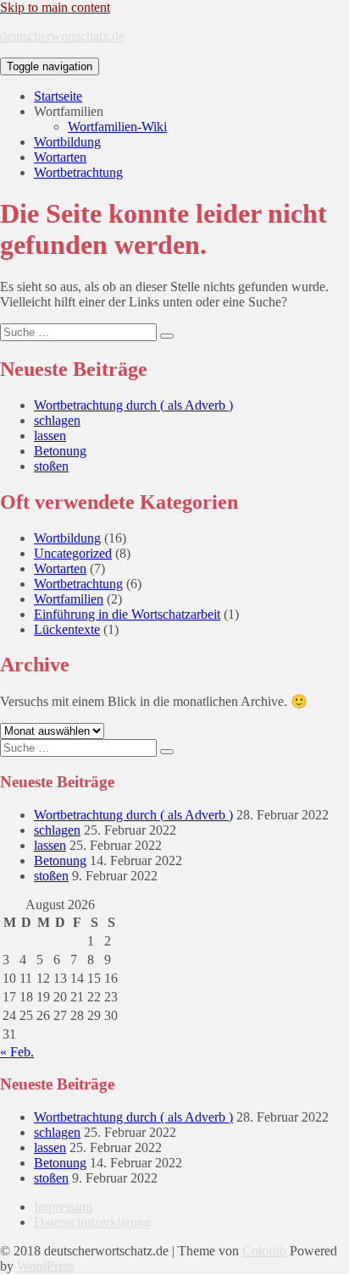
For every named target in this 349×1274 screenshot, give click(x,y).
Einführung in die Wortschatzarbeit (127, 614)
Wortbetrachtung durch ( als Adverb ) (133, 405)
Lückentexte (67, 629)
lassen (50, 435)
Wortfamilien (68, 599)
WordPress (46, 1266)
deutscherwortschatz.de (62, 36)
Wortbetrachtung (78, 172)
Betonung (60, 451)
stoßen (51, 466)
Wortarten (60, 157)
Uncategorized (73, 553)
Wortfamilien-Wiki (117, 126)
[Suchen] (167, 336)
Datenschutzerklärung (92, 1222)
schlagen (57, 420)
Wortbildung (67, 142)
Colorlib (264, 1251)
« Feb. (17, 1052)
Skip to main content (55, 7)
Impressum (63, 1207)
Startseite (58, 96)
